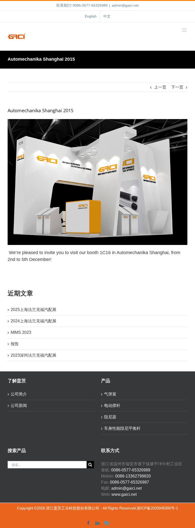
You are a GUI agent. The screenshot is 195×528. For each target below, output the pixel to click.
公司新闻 (19, 405)
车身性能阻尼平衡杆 (122, 428)
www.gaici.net (124, 494)
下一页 (177, 87)
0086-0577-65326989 (130, 470)
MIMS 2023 (21, 332)
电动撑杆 (112, 405)
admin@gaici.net (125, 5)
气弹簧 (110, 394)
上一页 (160, 87)
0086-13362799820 (133, 476)
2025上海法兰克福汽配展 (33, 309)
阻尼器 (110, 417)
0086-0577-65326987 (129, 482)
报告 (15, 344)
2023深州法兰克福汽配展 (33, 355)
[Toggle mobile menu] (184, 30)
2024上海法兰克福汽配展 (33, 321)
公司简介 (19, 394)
